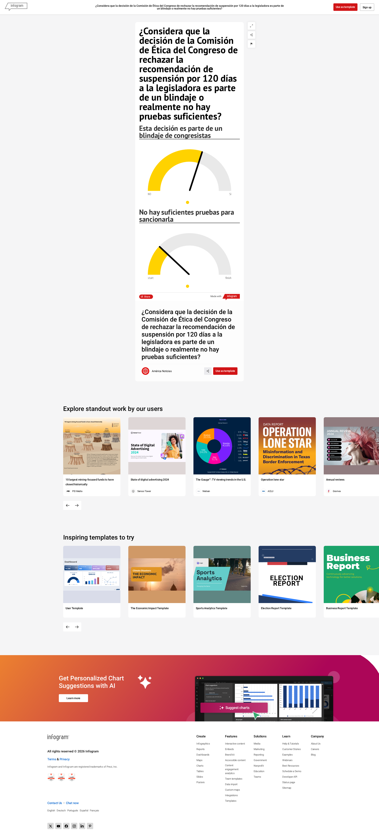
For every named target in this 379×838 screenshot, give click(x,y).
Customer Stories (291, 749)
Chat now (72, 803)
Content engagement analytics (231, 769)
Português (72, 810)
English (51, 810)
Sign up (367, 7)
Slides (199, 776)
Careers (315, 749)
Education (259, 771)
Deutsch (61, 810)
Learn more (73, 698)
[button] (189, 202)
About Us (316, 743)
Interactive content (235, 743)
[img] (158, 260)
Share (147, 296)
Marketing (259, 749)
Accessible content (235, 760)
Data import (231, 784)
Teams (257, 776)
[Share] (251, 35)
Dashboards (202, 754)
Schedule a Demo (291, 771)
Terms (51, 759)
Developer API (289, 776)
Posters (200, 782)
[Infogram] (16, 7)
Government (260, 760)
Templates (230, 800)
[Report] (251, 44)
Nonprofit (259, 765)
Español (84, 810)
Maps (199, 760)
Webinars (287, 760)
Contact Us (54, 803)
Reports (200, 749)
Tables (200, 771)
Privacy (65, 759)
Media (257, 743)
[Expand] (251, 26)
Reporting (259, 754)
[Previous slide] (67, 505)
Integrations (231, 795)
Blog (313, 754)
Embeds (229, 749)
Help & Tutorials (290, 743)
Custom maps (232, 789)
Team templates (233, 778)
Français (94, 810)
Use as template (345, 6)
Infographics (203, 743)
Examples (287, 754)
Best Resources (290, 765)
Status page (288, 782)
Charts (199, 765)
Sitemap (286, 787)
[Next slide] (77, 505)
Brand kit (229, 754)
